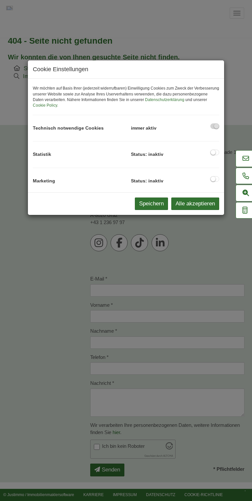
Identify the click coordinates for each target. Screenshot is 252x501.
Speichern (151, 203)
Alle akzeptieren (195, 203)
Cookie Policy (45, 105)
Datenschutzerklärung (164, 99)
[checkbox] (214, 126)
